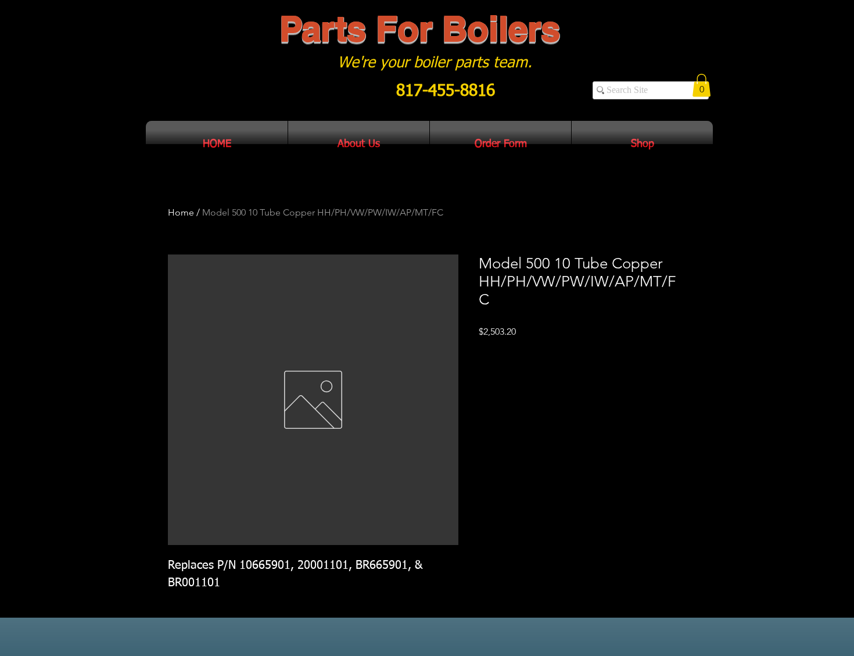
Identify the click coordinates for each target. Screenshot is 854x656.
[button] (701, 85)
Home (181, 212)
